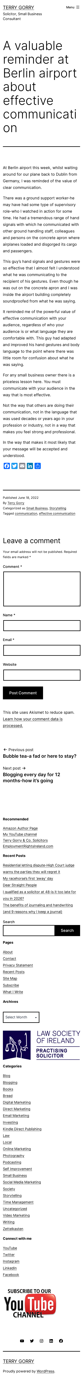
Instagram (11, 1261)
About (8, 952)
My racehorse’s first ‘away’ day (28, 878)
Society (9, 1189)
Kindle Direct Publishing (22, 1129)
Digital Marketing (17, 1102)
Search (9, 922)
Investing (10, 1122)
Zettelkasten (13, 1229)
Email (8, 640)
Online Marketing (17, 1149)
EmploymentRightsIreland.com (28, 846)
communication (26, 513)
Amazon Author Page (20, 828)
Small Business (37, 508)
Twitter (9, 1255)
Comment (12, 567)
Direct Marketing (16, 1109)
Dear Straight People (20, 885)
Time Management (18, 1202)
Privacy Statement (18, 965)
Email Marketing (16, 1116)
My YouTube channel (20, 834)
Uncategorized (15, 1209)
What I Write (13, 992)
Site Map (10, 978)
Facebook (11, 1275)
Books (8, 1089)
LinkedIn (10, 1268)
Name (9, 615)
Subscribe (11, 985)
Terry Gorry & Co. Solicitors (25, 840)
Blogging (10, 1082)
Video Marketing (16, 1215)
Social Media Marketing (22, 1182)
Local (7, 1142)
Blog (6, 1076)
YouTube (10, 1248)
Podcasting (12, 1162)
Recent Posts (14, 972)
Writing (8, 1222)
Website (10, 664)
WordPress (45, 1371)
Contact (9, 959)
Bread (8, 1096)
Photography (13, 1156)
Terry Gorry (18, 7)
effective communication (57, 513)
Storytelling (57, 508)
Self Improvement (17, 1169)
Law (6, 1136)
